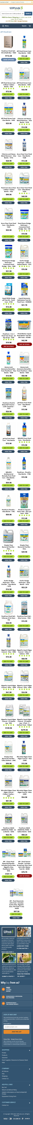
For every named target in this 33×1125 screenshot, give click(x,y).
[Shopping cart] (29, 26)
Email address (7, 1023)
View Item (24, 62)
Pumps (4, 1053)
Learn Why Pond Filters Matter (23, 947)
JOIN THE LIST (16, 1032)
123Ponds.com (16, 8)
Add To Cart (24, 59)
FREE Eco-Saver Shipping (16, 18)
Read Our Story (7, 952)
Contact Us (5, 1078)
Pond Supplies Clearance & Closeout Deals (15, 1060)
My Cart (4, 1087)
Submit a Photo (7, 976)
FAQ (3, 1074)
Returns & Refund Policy (9, 1090)
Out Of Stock (9, 346)
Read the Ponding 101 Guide (23, 975)
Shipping (4, 1076)
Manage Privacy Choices (16, 1039)
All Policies (5, 1071)
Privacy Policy (7, 1039)
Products (4, 1055)
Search (24, 26)
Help (3, 1062)
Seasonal (4, 1057)
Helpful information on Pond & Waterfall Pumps (14, 1093)
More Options (8, 60)
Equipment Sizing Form (9, 1096)
